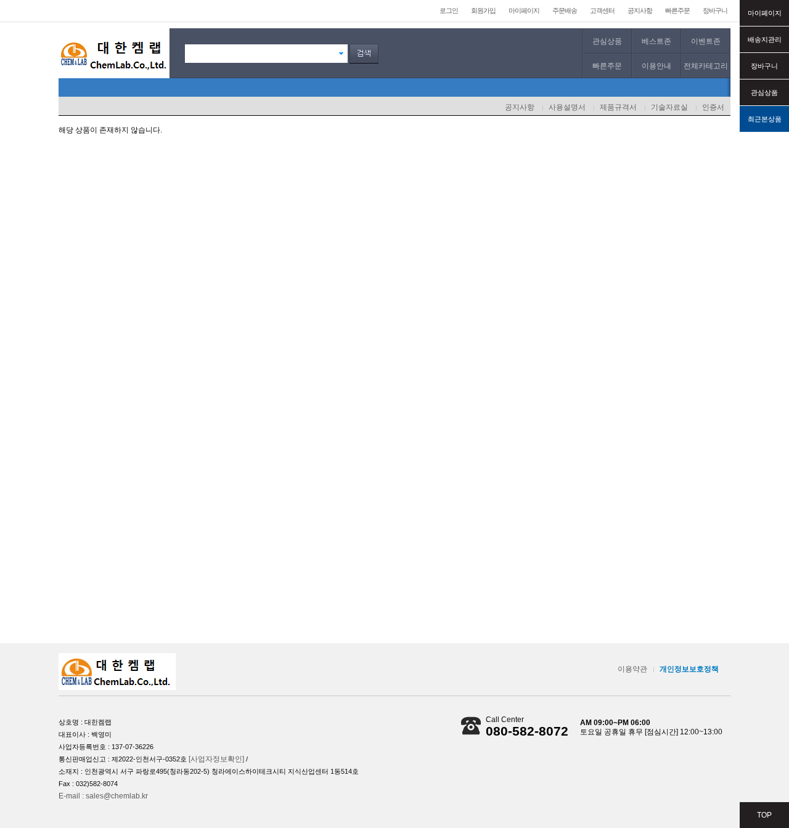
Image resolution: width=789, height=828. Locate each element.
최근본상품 (765, 119)
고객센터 (602, 10)
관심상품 (607, 41)
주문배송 (564, 10)
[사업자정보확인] (216, 759)
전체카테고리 (706, 66)
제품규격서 (618, 107)
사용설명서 (567, 107)
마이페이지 (524, 10)
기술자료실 (669, 107)
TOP (764, 815)
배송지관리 (765, 39)
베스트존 (656, 41)
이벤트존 (706, 41)
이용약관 (632, 669)
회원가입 (483, 10)
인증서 (713, 107)
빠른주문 (677, 10)
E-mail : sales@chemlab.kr (103, 796)
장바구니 (715, 10)
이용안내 (656, 66)
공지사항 (640, 10)
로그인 (448, 10)
